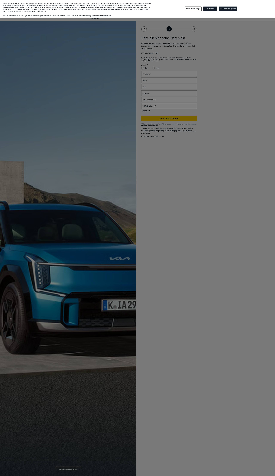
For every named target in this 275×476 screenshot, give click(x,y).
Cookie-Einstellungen (193, 9)
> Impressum (106, 16)
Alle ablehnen (210, 9)
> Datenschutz (97, 16)
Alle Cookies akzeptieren (228, 9)
